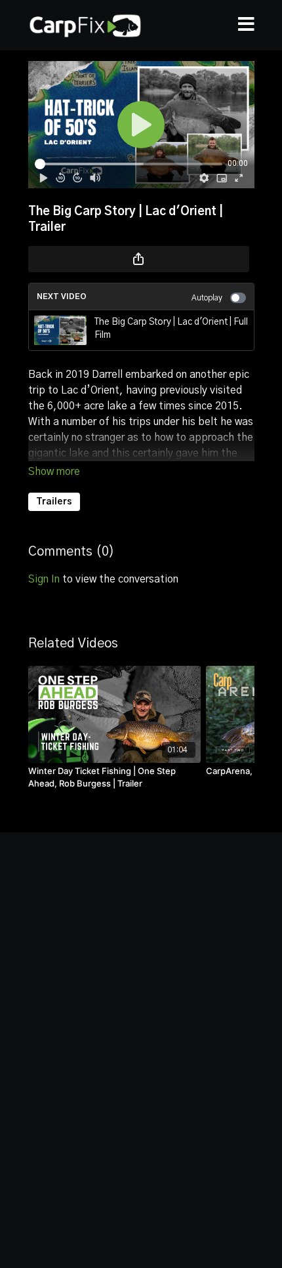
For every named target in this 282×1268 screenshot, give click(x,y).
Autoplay (206, 298)
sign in (44, 579)
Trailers (54, 501)
